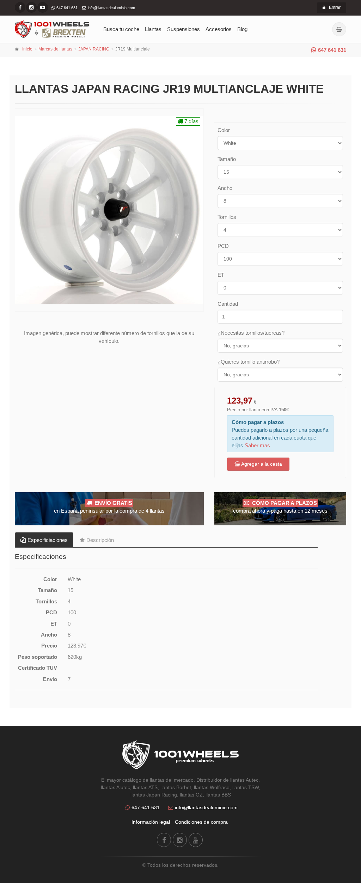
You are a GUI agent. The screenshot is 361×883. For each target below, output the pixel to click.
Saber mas (257, 445)
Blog (242, 29)
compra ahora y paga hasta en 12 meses (280, 507)
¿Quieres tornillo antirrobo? (249, 362)
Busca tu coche (121, 29)
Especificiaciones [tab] (47, 540)
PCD (223, 246)
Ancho (225, 188)
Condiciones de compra (201, 822)
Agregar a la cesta (261, 464)
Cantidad (228, 304)
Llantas (153, 29)
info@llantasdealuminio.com (206, 807)
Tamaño (227, 159)
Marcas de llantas (55, 49)
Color (224, 130)
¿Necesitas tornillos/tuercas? (251, 333)
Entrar (335, 7)
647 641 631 (332, 50)
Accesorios (219, 29)
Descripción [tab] (100, 540)
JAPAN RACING (93, 49)
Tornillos (227, 217)
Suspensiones (183, 29)
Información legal (150, 822)
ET (221, 275)
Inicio (27, 49)
